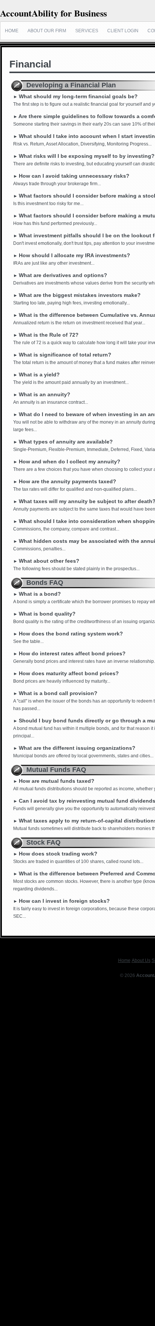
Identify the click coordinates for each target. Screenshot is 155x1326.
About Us (141, 960)
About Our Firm (46, 30)
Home (11, 30)
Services (86, 30)
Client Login (122, 30)
